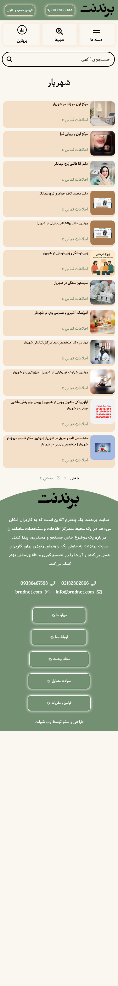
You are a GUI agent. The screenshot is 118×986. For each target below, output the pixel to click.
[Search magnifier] (9, 59)
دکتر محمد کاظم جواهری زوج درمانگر (63, 193)
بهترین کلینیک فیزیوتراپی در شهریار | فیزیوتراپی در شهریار (50, 372)
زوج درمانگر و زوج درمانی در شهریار (65, 253)
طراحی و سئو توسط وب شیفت (59, 721)
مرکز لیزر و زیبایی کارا (74, 134)
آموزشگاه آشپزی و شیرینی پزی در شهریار (61, 312)
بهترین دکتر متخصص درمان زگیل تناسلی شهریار (56, 342)
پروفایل (22, 41)
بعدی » (46, 478)
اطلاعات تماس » (75, 120)
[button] (96, 31)
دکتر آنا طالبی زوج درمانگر (71, 164)
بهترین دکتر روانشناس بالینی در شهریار (62, 223)
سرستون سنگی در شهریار (71, 283)
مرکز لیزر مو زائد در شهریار (70, 104)
